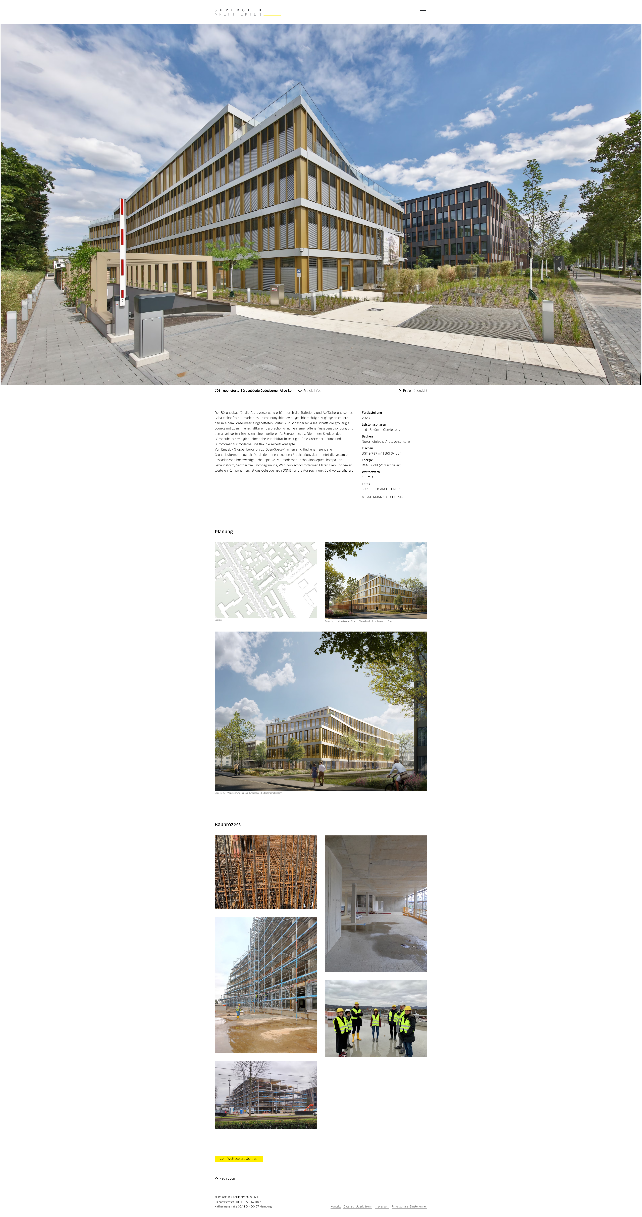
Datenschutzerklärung (357, 1206)
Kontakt (336, 1206)
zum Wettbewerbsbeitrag (238, 1158)
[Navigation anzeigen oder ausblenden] (423, 12)
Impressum (382, 1206)
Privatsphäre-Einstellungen (409, 1206)
